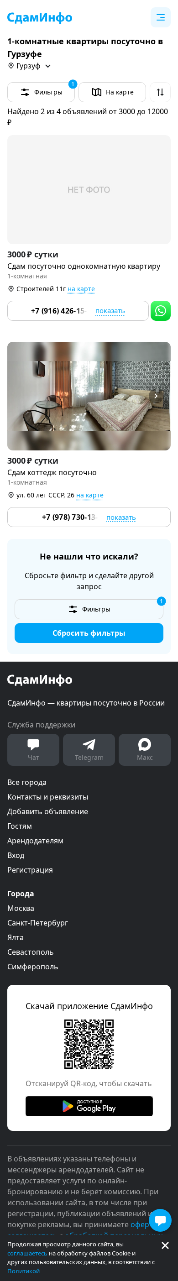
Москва (20, 908)
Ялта (15, 937)
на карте (81, 288)
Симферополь (32, 967)
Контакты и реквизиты (47, 797)
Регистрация (30, 870)
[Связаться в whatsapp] (161, 311)
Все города (27, 782)
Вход (15, 855)
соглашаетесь (27, 1253)
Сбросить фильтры (89, 633)
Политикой (23, 1271)
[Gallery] (89, 189)
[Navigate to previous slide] (18, 396)
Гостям (19, 826)
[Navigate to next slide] (160, 396)
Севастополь (30, 952)
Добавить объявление (47, 811)
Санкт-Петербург (37, 923)
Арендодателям (35, 841)
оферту (144, 1224)
